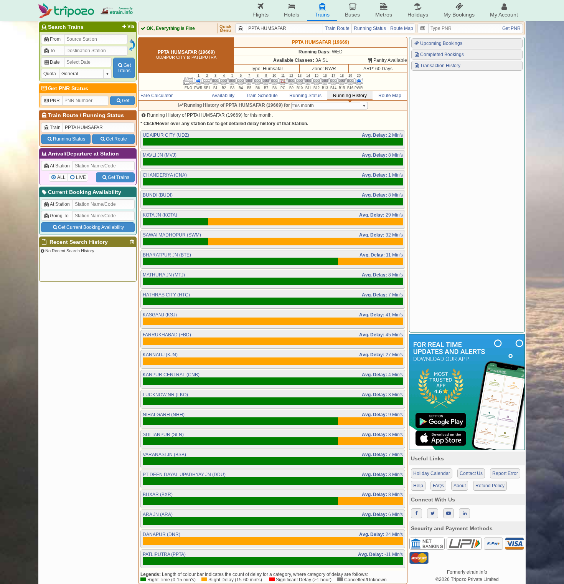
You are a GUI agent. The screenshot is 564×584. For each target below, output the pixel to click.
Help (418, 485)
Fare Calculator (156, 95)
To (52, 50)
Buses (352, 15)
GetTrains (124, 68)
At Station (60, 166)
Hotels (291, 15)
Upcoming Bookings (441, 43)
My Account (504, 15)
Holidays (417, 15)
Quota (49, 73)
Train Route (63, 115)
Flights (260, 15)
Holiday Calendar (431, 473)
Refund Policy (490, 485)
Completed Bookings (442, 54)
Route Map (401, 28)
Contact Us (471, 473)
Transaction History (440, 65)
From (55, 39)
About (460, 485)
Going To (59, 215)
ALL (61, 177)
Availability (223, 95)
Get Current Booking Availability (91, 227)
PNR (55, 100)
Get (125, 100)
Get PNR (511, 28)
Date (55, 62)
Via (130, 26)
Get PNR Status (68, 88)
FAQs (438, 485)
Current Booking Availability (84, 192)
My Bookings (459, 15)
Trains (322, 15)
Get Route (116, 139)
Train (55, 127)
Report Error (505, 473)
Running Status (103, 115)
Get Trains (118, 177)
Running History (350, 95)
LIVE (81, 177)
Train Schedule (262, 95)
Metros (383, 15)
